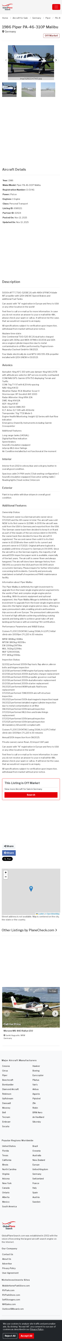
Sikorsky (36, 1121)
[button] (31, 62)
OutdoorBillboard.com (13, 1309)
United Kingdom (40, 1169)
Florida (5, 1150)
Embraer (6, 1121)
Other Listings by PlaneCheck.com (28, 930)
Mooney (6, 1108)
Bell (4, 1112)
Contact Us (7, 1254)
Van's (35, 1084)
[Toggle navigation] (56, 7)
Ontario (6, 1192)
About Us (6, 1259)
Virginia (5, 1174)
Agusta (36, 1094)
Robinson (6, 1094)
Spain (35, 1192)
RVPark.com (8, 1290)
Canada (6, 1188)
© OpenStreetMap (52, 913)
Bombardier (8, 1084)
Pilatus (35, 1080)
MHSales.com (9, 1304)
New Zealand (38, 1160)
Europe (36, 1164)
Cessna (6, 1066)
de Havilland (38, 1117)
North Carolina (9, 1169)
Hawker (36, 1066)
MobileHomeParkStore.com (16, 1285)
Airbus (35, 1089)
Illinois (5, 1164)
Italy (34, 1188)
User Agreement (10, 1273)
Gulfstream (7, 1098)
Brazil (35, 1146)
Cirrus (5, 1070)
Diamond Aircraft (10, 1089)
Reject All (10, 1335)
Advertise (7, 1263)
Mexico (6, 1202)
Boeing (36, 1070)
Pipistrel (36, 1098)
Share (10, 846)
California (6, 1160)
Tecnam (6, 1117)
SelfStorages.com (11, 1299)
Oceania (36, 1150)
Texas (5, 1155)
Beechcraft (7, 1080)
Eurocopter (38, 1075)
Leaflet (41, 913)
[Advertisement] (31, 129)
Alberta (5, 1197)
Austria (36, 1197)
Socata (5, 1126)
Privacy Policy (9, 1268)
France (35, 1183)
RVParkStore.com (11, 1295)
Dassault (6, 1103)
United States (9, 1146)
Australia (36, 1155)
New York (7, 1183)
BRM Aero (37, 1112)
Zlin (34, 1103)
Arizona (6, 1178)
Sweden (36, 1202)
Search (31, 794)
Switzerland (38, 1178)
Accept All (26, 1335)
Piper (4, 1075)
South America (9, 1206)
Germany (36, 1174)
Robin (35, 1108)
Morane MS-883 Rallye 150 (18, 1031)
